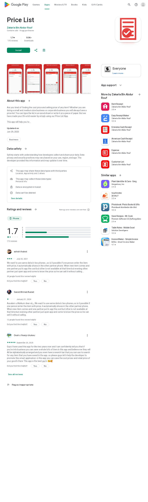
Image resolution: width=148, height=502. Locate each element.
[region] (53, 39)
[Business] (14, 139)
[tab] (36, 4)
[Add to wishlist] (43, 50)
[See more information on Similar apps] (120, 175)
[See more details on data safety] (17, 198)
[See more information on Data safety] (25, 148)
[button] (15, 79)
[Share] (35, 50)
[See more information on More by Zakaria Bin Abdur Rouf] (139, 94)
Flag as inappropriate (20, 384)
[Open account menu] (143, 4)
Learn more (118, 73)
